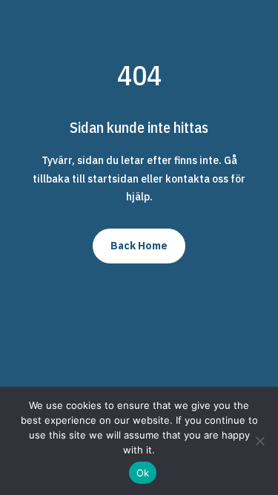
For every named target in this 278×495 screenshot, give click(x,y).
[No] (259, 440)
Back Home (139, 245)
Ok (143, 473)
